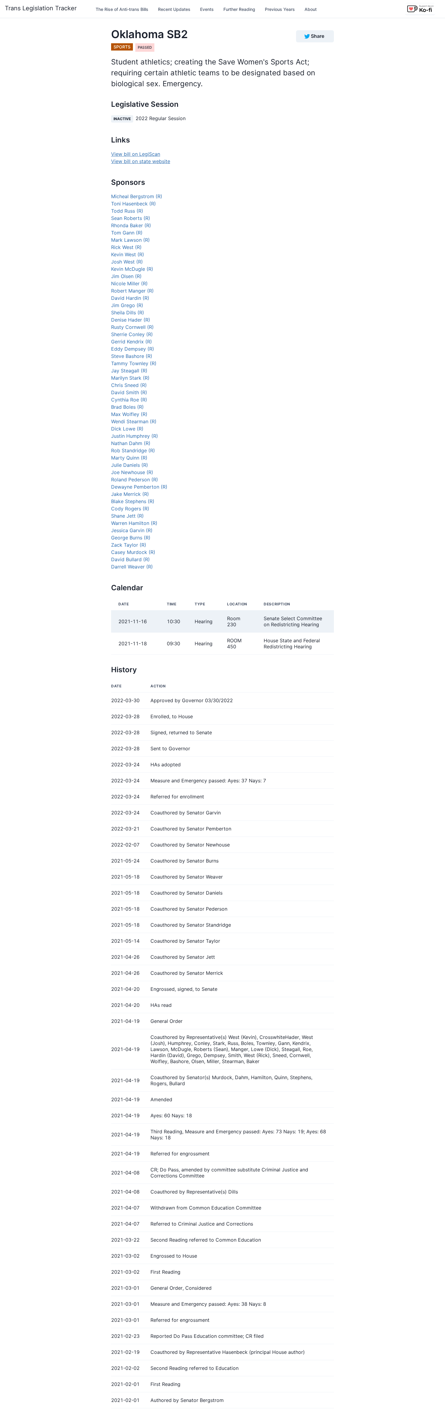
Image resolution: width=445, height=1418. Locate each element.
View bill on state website (140, 161)
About (311, 9)
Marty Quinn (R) (129, 458)
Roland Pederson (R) (134, 479)
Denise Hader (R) (130, 320)
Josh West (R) (127, 262)
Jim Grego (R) (127, 305)
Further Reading (239, 9)
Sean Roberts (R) (130, 218)
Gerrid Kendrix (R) (131, 342)
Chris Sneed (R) (129, 385)
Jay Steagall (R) (129, 371)
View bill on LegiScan (135, 154)
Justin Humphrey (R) (134, 436)
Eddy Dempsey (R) (132, 349)
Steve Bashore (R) (131, 356)
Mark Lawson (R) (130, 240)
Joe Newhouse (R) (132, 472)
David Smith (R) (129, 392)
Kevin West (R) (127, 254)
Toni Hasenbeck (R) (133, 204)
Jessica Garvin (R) (132, 530)
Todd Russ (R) (127, 211)
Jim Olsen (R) (126, 276)
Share (317, 36)
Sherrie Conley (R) (132, 334)
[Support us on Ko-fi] (420, 9)
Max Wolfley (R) (129, 414)
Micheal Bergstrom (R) (136, 196)
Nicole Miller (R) (129, 283)
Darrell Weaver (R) (132, 567)
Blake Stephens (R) (132, 501)
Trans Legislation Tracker (41, 8)
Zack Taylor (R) (128, 545)
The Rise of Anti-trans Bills (122, 9)
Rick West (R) (126, 247)
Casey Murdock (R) (133, 552)
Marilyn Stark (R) (130, 378)
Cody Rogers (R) (130, 509)
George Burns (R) (130, 538)
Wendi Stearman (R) (134, 421)
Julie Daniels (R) (129, 465)
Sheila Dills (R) (127, 312)
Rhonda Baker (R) (131, 225)
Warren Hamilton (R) (134, 523)
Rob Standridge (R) (133, 450)
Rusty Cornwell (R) (132, 327)
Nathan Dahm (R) (130, 443)
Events (207, 9)
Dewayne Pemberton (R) (139, 487)
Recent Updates (174, 9)
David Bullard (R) (130, 559)
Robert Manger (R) (132, 291)
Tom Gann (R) (127, 233)
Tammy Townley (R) (134, 363)
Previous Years (280, 9)
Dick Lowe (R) (127, 429)
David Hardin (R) (130, 298)
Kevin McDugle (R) (132, 269)
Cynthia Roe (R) (129, 400)
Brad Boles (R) (127, 407)
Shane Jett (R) (127, 516)
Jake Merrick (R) (130, 494)
